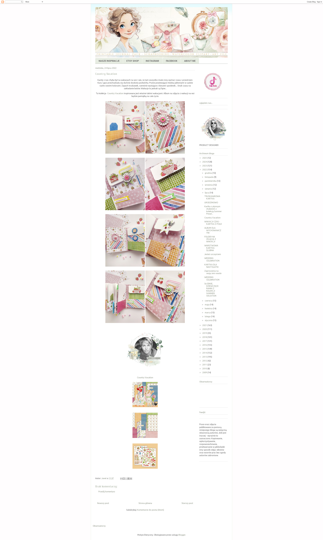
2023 (204, 166)
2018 (204, 337)
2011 (204, 364)
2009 (204, 372)
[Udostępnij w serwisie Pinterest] (131, 478)
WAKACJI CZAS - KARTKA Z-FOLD (213, 222)
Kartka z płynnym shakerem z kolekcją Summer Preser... (213, 210)
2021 (204, 325)
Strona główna (145, 503)
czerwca (209, 301)
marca (208, 312)
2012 (204, 361)
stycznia (209, 320)
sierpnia (208, 189)
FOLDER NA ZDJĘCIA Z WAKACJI (210, 239)
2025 (204, 158)
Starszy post (187, 503)
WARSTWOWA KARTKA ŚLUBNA (211, 247)
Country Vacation (115, 93)
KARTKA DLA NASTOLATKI (211, 265)
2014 (204, 353)
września (209, 185)
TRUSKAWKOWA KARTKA (212, 197)
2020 (204, 329)
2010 (204, 368)
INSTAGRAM (152, 61)
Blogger (181, 535)
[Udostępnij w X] (126, 478)
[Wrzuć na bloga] (124, 478)
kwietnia (209, 308)
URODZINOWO (211, 202)
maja (207, 304)
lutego (208, 316)
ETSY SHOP (132, 61)
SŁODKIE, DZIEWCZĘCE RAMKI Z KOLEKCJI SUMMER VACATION (211, 289)
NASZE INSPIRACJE (109, 61)
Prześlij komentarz (106, 491)
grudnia (208, 173)
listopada (209, 177)
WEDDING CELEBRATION (211, 259)
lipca (207, 193)
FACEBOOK (171, 61)
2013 (204, 357)
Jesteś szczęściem (212, 254)
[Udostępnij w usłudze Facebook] (128, 478)
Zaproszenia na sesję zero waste (212, 272)
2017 (204, 341)
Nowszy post (103, 503)
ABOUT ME (190, 61)
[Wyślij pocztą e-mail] (121, 478)
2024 (204, 162)
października (211, 181)
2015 (204, 349)
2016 (204, 345)
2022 (204, 169)
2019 (204, 333)
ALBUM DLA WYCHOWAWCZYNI (212, 230)
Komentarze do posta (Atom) (150, 510)
